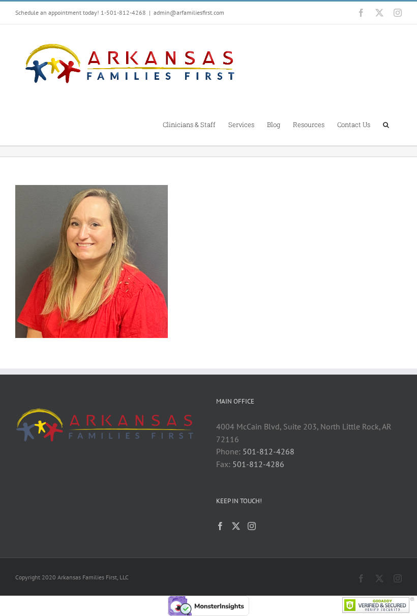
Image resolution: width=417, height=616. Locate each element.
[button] (386, 124)
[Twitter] (236, 526)
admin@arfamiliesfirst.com (189, 12)
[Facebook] (220, 526)
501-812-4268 (268, 451)
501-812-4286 (258, 464)
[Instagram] (252, 526)
